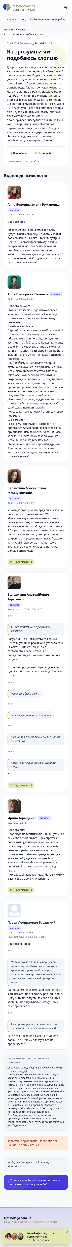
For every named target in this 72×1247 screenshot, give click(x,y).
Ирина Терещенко (22, 818)
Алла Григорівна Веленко (28, 294)
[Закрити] (67, 1232)
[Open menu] (65, 7)
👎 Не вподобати (44, 153)
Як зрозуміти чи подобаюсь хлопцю (24, 34)
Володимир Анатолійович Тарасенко (28, 596)
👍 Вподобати (18, 153)
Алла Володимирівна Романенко (34, 204)
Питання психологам (16, 29)
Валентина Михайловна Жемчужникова (27, 490)
